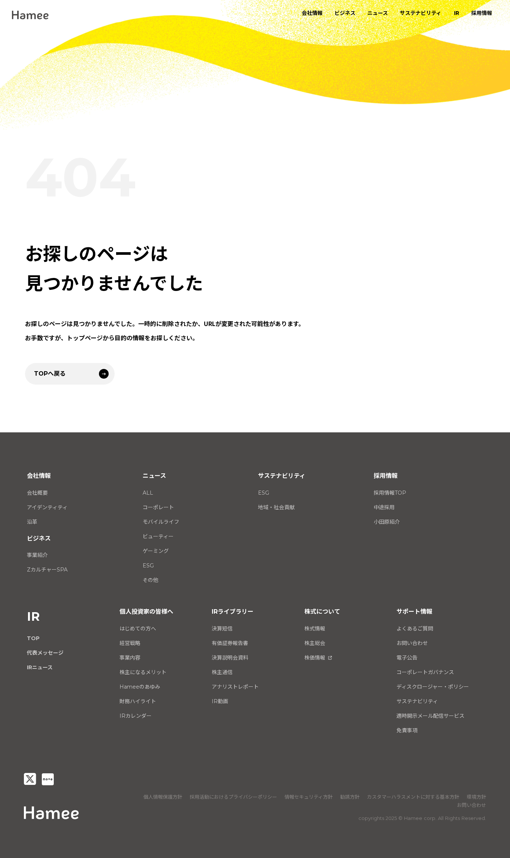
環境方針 (476, 797)
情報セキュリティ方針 (308, 797)
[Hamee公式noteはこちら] (48, 779)
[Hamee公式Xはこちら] (30, 779)
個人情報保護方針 (162, 797)
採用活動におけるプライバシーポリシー (233, 797)
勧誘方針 (350, 797)
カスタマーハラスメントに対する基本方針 (413, 797)
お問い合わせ (471, 805)
